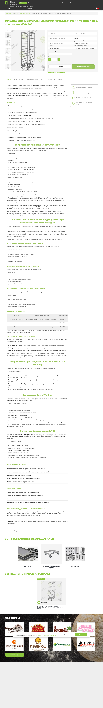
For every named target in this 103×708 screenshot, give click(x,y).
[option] (28, 556)
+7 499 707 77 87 (13, 6)
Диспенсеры (75, 566)
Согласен (81, 634)
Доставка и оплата (43, 2)
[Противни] (28, 554)
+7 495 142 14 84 (21, 6)
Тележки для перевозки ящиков (51, 567)
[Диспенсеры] (75, 554)
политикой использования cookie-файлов (46, 635)
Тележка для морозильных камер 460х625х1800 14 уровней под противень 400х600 (50, 607)
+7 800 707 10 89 (28, 6)
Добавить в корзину (83, 66)
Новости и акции (55, 2)
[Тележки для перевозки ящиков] (51, 554)
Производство (32, 2)
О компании (66, 2)
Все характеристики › (54, 51)
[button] (7, 71)
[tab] (8, 79)
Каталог (22, 2)
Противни (27, 566)
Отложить (44, 602)
